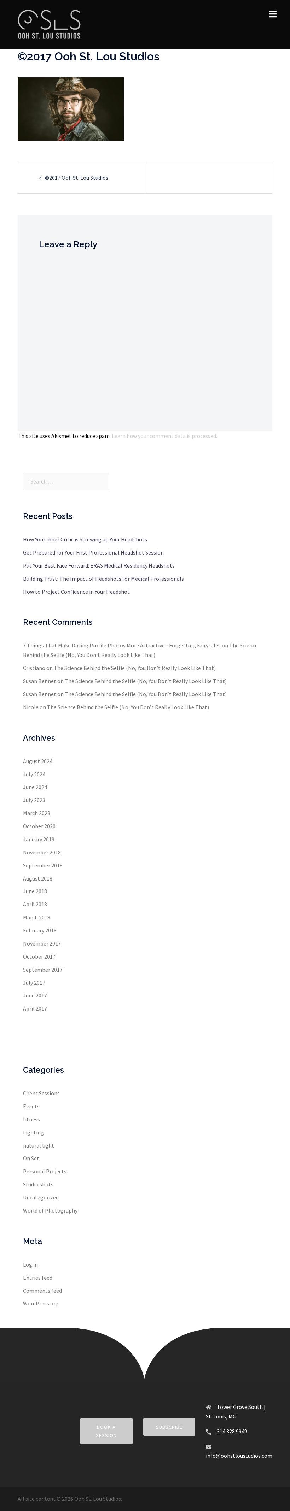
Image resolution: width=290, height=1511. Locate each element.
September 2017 (43, 969)
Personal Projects (44, 1171)
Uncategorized (41, 1197)
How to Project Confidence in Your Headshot (76, 591)
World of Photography (50, 1210)
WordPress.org (41, 1303)
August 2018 (37, 878)
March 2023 (36, 813)
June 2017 (35, 995)
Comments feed (42, 1290)
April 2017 (35, 1008)
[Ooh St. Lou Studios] (49, 24)
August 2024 (37, 761)
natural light (38, 1145)
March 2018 (36, 917)
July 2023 (34, 800)
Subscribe (169, 1427)
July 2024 (34, 774)
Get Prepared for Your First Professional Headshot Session (93, 552)
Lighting (33, 1132)
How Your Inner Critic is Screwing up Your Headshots (85, 539)
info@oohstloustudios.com (239, 1455)
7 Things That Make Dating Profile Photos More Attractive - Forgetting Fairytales (122, 645)
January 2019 (38, 839)
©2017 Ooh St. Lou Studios (76, 177)
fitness (31, 1119)
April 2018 (35, 904)
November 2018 (42, 852)
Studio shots (38, 1184)
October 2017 (39, 956)
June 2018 (35, 891)
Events (31, 1106)
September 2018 (43, 865)
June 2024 (35, 786)
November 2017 (42, 943)
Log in (30, 1264)
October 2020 (39, 826)
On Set (31, 1158)
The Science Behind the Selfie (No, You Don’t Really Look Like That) (135, 667)
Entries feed (37, 1277)
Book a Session (106, 1431)
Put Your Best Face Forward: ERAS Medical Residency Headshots (99, 565)
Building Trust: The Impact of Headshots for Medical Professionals (103, 578)
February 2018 (40, 930)
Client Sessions (41, 1093)
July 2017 (34, 982)
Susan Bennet (39, 681)
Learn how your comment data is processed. (164, 435)
